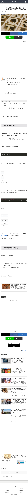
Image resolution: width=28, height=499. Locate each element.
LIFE (7, 488)
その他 (20, 492)
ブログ (7, 490)
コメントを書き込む (14, 472)
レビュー (7, 492)
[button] (18, 37)
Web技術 (21, 488)
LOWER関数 (4, 235)
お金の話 (21, 490)
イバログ (14, 1)
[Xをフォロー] (14, 345)
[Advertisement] (14, 57)
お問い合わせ (14, 494)
